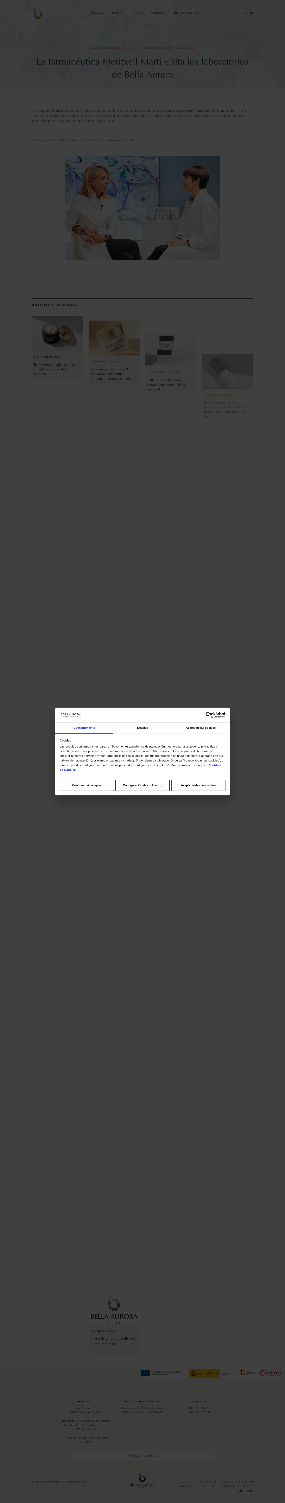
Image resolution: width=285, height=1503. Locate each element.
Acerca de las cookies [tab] (201, 727)
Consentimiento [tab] (84, 727)
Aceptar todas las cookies (198, 785)
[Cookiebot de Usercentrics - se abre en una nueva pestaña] (208, 715)
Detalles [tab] (142, 727)
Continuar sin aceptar (86, 785)
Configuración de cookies (140, 785)
